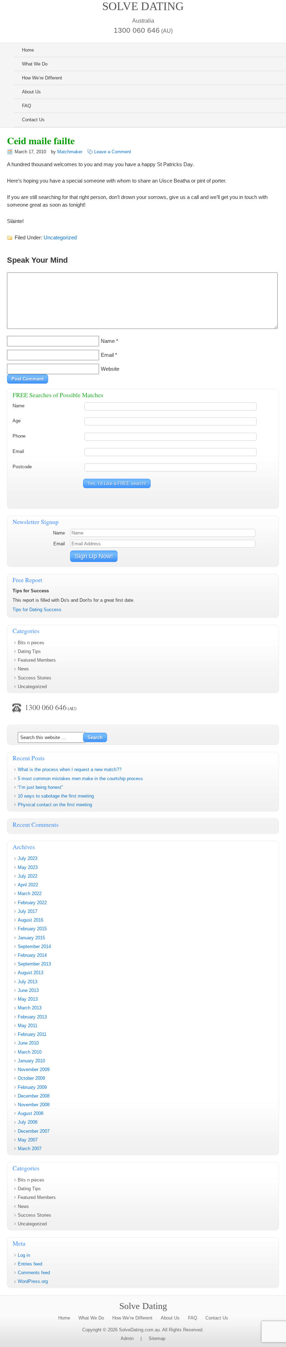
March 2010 (30, 1052)
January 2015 (31, 937)
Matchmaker (69, 151)
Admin (127, 1338)
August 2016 (30, 920)
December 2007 (34, 1131)
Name (108, 341)
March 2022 (30, 893)
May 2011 (27, 1025)
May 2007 (28, 1139)
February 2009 (32, 1087)
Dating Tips (29, 651)
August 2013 (30, 972)
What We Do (34, 64)
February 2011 (32, 1034)
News (23, 668)
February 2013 (32, 1016)
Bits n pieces (31, 642)
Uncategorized (60, 237)
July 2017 (27, 911)
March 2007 (30, 1148)
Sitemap (157, 1338)
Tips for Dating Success (37, 609)
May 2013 (28, 999)
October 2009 (31, 1078)
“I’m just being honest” (40, 787)
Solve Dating (143, 6)
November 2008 (34, 1104)
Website (110, 369)
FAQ (26, 105)
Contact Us (33, 119)
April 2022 (28, 884)
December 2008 (34, 1096)
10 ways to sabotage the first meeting (56, 796)
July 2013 (27, 981)
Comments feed (34, 1272)
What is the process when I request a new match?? (69, 769)
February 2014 (32, 955)
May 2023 (28, 867)
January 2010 (31, 1060)
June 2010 (28, 1043)
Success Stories (34, 677)
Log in (24, 1255)
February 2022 (32, 902)
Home (28, 50)
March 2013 (30, 1007)
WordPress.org (33, 1281)
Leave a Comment (112, 151)
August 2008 (30, 1113)
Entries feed (30, 1264)
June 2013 (28, 990)
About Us (31, 91)
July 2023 (27, 858)
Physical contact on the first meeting (55, 804)
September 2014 (34, 946)
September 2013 (34, 964)
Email (107, 355)
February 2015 (32, 928)
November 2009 (34, 1069)
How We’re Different (42, 77)
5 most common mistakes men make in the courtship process (80, 778)
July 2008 (27, 1122)
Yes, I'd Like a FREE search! (117, 483)
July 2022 (27, 876)
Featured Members (37, 660)
